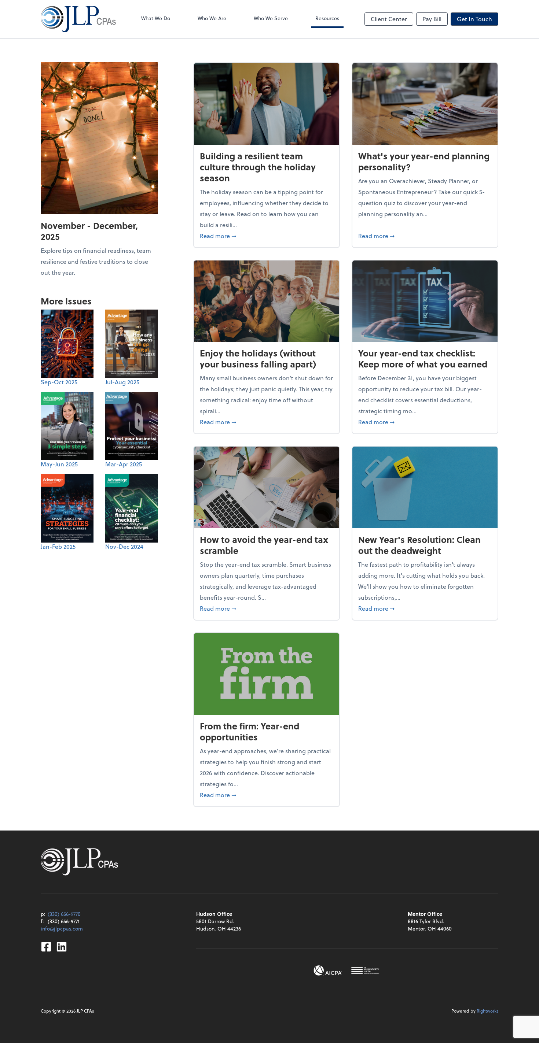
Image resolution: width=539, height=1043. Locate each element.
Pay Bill (431, 19)
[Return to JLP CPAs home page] (78, 19)
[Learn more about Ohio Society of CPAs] (365, 970)
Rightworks (487, 1010)
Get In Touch (474, 19)
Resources (327, 18)
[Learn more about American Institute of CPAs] (328, 970)
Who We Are (212, 18)
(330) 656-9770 (64, 914)
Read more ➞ (266, 235)
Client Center (389, 19)
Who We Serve (271, 18)
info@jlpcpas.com (62, 928)
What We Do (155, 18)
